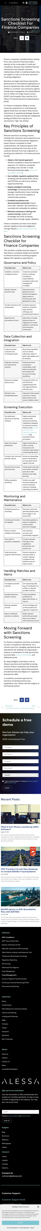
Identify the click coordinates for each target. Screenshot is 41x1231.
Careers (4, 1058)
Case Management (8, 971)
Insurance (5, 1032)
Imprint (32, 1227)
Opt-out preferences (12, 1227)
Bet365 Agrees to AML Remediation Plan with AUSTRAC (18, 910)
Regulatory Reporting (9, 960)
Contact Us (6, 1062)
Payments (5, 1035)
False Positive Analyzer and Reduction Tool (17, 952)
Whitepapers (6, 1143)
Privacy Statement (24, 1227)
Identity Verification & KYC (11, 945)
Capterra (5, 1168)
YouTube (5, 1164)
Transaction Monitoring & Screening (14, 956)
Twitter (4, 1157)
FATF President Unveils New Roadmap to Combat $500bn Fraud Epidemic (19, 870)
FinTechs (5, 1024)
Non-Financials (7, 1039)
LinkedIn (5, 1160)
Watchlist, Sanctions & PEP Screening (15, 949)
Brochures (5, 1136)
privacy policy (33, 781)
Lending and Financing (10, 1016)
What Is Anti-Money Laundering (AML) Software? (20, 828)
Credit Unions (6, 1005)
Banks (4, 1001)
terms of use (11, 783)
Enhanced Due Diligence (10, 967)
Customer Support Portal (13, 1199)
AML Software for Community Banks (14, 1009)
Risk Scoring (6, 964)
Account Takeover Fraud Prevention (14, 979)
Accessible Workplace (9, 1069)
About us (5, 1054)
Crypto (4, 1028)
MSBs (4, 1020)
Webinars (5, 1140)
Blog (31, 32)
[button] (38, 1207)
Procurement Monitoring (10, 986)
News (4, 1065)
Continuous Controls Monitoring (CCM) (15, 983)
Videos (4, 1147)
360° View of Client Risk (10, 941)
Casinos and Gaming (9, 1013)
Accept (20, 1223)
